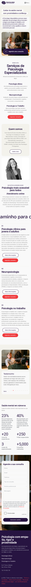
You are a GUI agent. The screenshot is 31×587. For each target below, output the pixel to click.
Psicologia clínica (15, 84)
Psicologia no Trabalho (15, 106)
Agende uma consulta (16, 51)
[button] (26, 3)
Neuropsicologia (15, 95)
